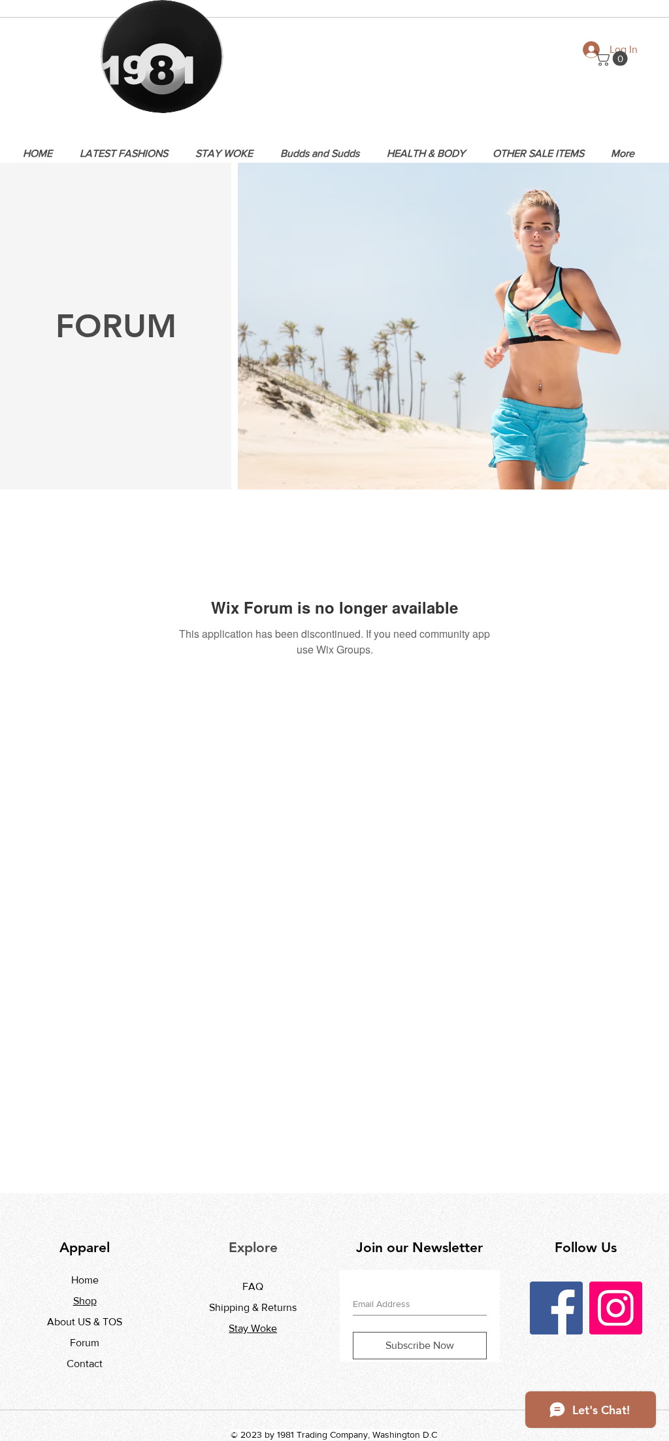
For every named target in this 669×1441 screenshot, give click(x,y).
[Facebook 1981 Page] (556, 1308)
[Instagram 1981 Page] (615, 1308)
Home (85, 1279)
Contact (85, 1363)
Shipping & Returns (253, 1307)
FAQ (252, 1286)
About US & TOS (84, 1321)
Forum (84, 1342)
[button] (613, 58)
